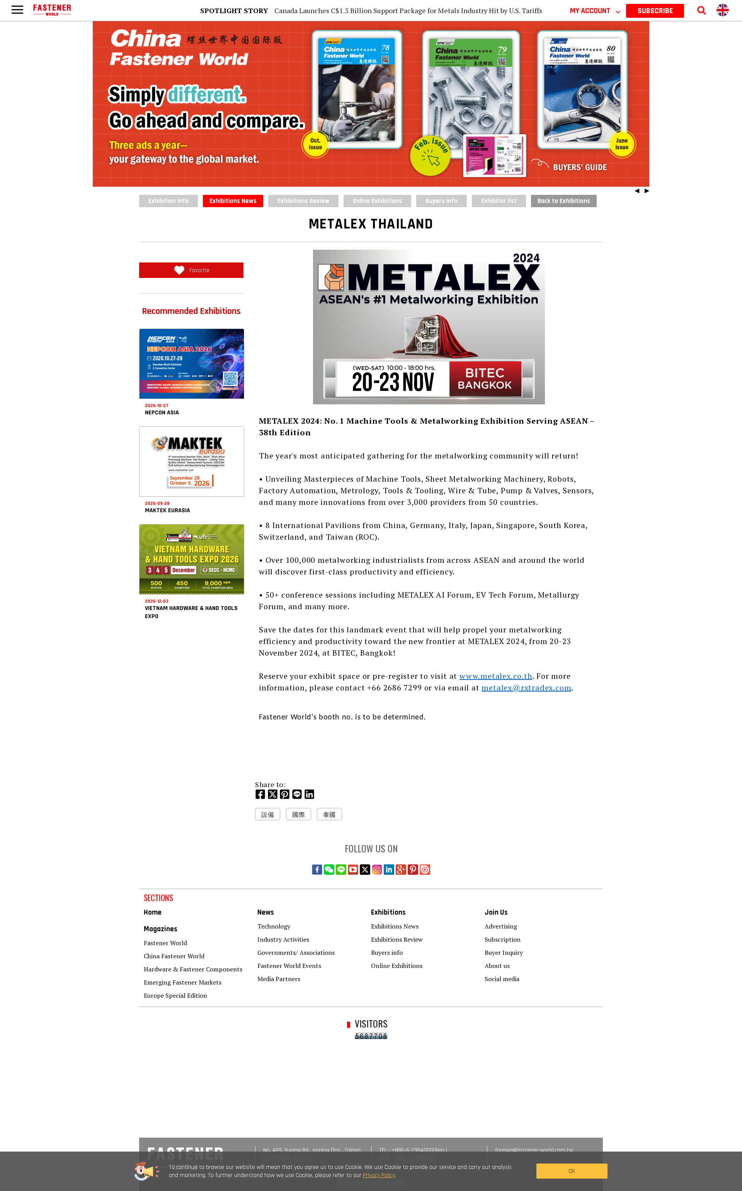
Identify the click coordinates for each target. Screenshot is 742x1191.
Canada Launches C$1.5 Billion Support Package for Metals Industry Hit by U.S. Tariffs (408, 10)
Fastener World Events (289, 965)
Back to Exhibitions (564, 201)
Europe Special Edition (175, 995)
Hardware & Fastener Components (193, 969)
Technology (273, 926)
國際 (298, 814)
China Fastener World (174, 956)
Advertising (501, 926)
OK (571, 1171)
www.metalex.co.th (496, 676)
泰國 (329, 814)
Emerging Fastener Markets (182, 982)
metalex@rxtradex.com (526, 687)
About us (497, 965)
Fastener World (165, 943)
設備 (267, 814)
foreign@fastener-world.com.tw (534, 1150)
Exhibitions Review (397, 939)
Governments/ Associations (296, 952)
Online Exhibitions (396, 965)
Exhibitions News (233, 201)
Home (153, 912)
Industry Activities (283, 939)
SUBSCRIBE (655, 11)
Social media (502, 979)
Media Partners (278, 979)
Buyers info (387, 952)
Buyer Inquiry (504, 952)
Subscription (503, 939)
